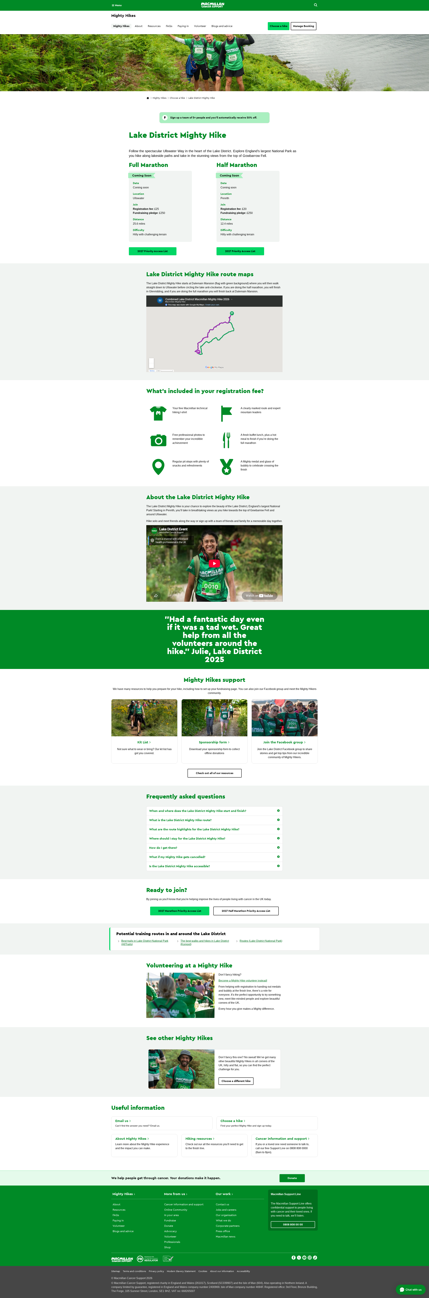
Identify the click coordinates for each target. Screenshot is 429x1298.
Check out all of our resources (214, 773)
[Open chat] (411, 1290)
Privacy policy (156, 1271)
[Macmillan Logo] (212, 5)
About (138, 26)
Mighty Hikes (121, 26)
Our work (223, 1194)
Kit (142, 742)
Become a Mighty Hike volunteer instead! (243, 980)
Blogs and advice (221, 26)
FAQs (169, 26)
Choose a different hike (236, 1081)
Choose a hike (278, 26)
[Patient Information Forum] (168, 1259)
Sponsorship (213, 742)
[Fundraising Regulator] (147, 1259)
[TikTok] (315, 1258)
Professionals (172, 1242)
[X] (299, 1258)
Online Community (175, 1209)
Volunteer (200, 26)
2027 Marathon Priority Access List (179, 911)
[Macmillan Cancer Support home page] (147, 98)
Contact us (222, 1204)
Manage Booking (303, 26)
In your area (171, 1215)
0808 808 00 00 (293, 1224)
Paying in (183, 26)
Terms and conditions (134, 1271)
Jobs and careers (226, 1209)
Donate (292, 1178)
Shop (167, 1247)
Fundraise (170, 1220)
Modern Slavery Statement (181, 1271)
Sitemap (115, 1271)
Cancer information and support (183, 1204)
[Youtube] (304, 1258)
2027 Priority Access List (152, 251)
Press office (223, 1231)
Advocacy (170, 1231)
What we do (223, 1220)
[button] (314, 5)
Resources (154, 26)
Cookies (202, 1271)
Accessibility (243, 1271)
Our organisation (226, 1215)
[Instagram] (310, 1258)
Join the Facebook (283, 742)
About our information (222, 1271)
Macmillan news (225, 1236)
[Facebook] (294, 1258)
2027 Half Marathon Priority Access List (246, 911)
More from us (174, 1194)
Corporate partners (227, 1226)
